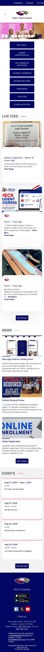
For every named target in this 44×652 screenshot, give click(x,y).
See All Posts (22, 318)
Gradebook (18, 3)
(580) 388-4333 (24, 626)
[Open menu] (5, 14)
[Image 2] (6, 36)
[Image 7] (22, 36)
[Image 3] (9, 36)
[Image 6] (19, 36)
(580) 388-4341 (22, 629)
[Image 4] (12, 36)
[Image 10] (32, 36)
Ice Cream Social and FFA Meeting (19, 551)
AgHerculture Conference (15, 530)
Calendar (29, 3)
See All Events (22, 566)
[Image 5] (16, 36)
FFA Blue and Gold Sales (15, 489)
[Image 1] (3, 36)
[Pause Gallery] (40, 36)
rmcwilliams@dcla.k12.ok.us (19, 635)
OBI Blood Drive (11, 510)
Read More (12, 297)
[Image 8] (26, 36)
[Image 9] (29, 36)
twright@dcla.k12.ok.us (17, 639)
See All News (22, 461)
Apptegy (26, 649)
